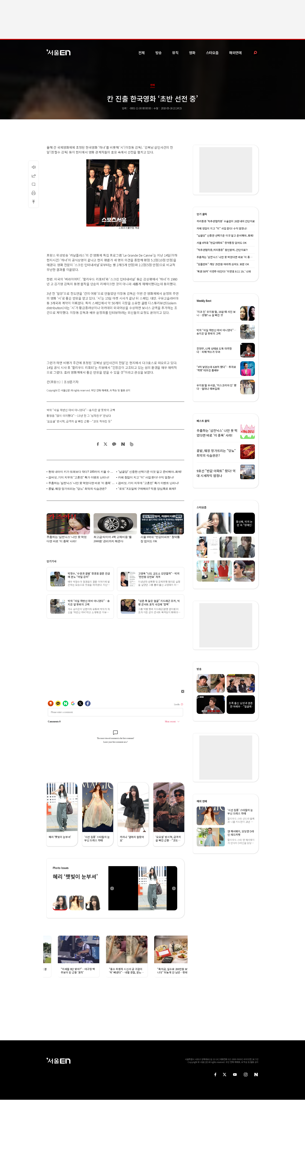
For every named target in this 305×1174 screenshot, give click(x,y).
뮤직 (175, 52)
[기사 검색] (252, 53)
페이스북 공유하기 (98, 444)
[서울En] (58, 52)
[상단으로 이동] (33, 201)
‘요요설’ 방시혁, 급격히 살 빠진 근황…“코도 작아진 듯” (79, 421)
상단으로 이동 (33, 201)
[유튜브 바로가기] (235, 1074)
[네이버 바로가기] (256, 1074)
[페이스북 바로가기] (215, 1074)
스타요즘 (212, 52)
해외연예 (235, 52)
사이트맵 (247, 1059)
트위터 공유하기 (105, 444)
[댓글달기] (33, 184)
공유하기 (33, 175)
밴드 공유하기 (132, 444)
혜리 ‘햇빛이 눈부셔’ (75, 876)
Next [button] (173, 888)
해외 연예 (202, 801)
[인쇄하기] (33, 193)
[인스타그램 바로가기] (245, 1074)
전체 (141, 52)
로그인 (255, 1059)
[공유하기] (33, 175)
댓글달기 (33, 184)
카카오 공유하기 (114, 444)
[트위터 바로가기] (224, 1074)
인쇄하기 (33, 193)
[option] (142, 888)
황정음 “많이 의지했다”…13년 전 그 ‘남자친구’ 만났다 (79, 415)
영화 (192, 52)
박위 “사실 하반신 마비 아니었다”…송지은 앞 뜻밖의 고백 (81, 410)
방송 (158, 52)
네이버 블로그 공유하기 (123, 444)
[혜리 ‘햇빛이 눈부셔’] (142, 888)
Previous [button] (112, 888)
